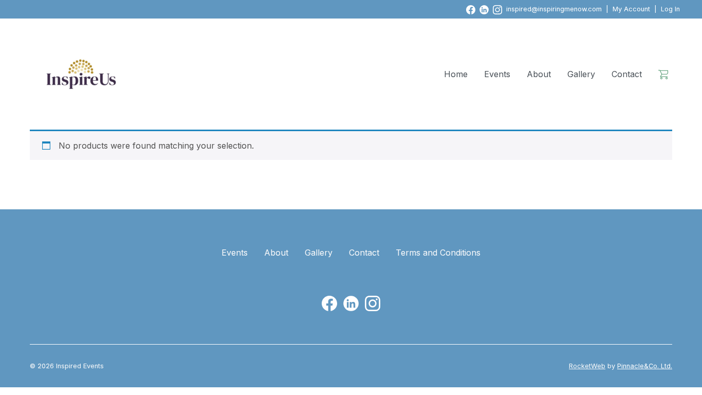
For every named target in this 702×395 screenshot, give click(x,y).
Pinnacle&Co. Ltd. (644, 366)
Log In (670, 9)
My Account (631, 9)
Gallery (581, 74)
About (539, 74)
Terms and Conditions (438, 252)
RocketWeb (587, 366)
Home (456, 74)
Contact (627, 74)
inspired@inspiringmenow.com (554, 9)
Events (497, 74)
